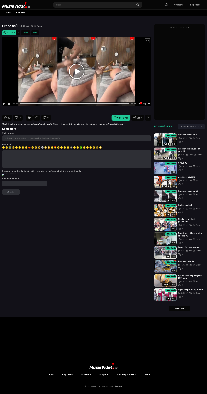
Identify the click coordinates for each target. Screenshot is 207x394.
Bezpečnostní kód (11, 178)
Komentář (7, 144)
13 (19, 118)
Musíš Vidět (95, 386)
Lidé (35, 33)
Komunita (20, 13)
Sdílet (139, 118)
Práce (25, 33)
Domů (8, 13)
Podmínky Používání (126, 374)
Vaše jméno (8, 133)
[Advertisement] (179, 73)
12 (9, 118)
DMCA (147, 374)
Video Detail (122, 118)
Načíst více (179, 308)
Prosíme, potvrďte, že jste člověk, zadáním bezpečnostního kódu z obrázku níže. (42, 171)
